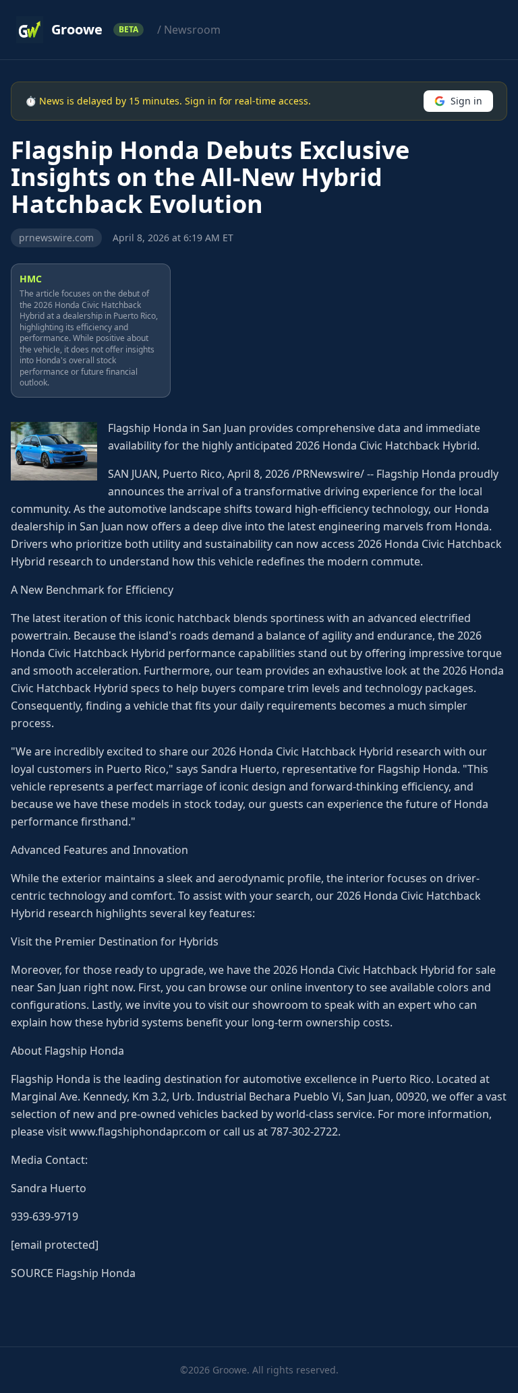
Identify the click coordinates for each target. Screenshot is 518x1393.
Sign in (466, 100)
